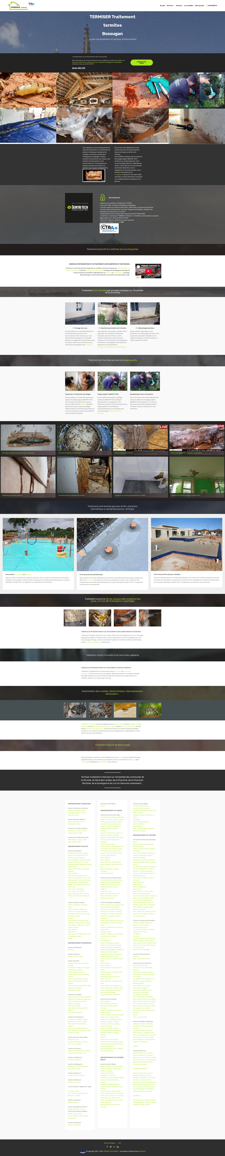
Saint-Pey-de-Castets (147, 905)
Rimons (102, 956)
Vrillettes (126, 268)
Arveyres (136, 923)
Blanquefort (72, 1113)
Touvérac (148, 1102)
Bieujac (114, 1003)
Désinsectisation (134, 691)
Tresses (77, 990)
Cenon (76, 956)
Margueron (136, 1030)
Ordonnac (115, 1080)
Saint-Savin (72, 932)
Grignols (119, 1019)
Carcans (147, 808)
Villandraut (109, 1051)
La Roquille (148, 1024)
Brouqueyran (104, 911)
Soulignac (109, 869)
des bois (120, 249)
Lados (109, 932)
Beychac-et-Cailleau (75, 1021)
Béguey (114, 817)
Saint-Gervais (86, 923)
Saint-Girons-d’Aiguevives (77, 925)
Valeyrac (108, 1102)
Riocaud (149, 1030)
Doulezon (149, 855)
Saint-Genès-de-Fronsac (141, 959)
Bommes (107, 1006)
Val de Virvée (78, 896)
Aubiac (102, 1001)
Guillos (108, 882)
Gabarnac (117, 826)
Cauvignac (117, 1010)
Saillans (141, 941)
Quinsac (84, 981)
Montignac (119, 837)
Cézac (70, 907)
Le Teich (81, 822)
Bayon (76, 853)
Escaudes (120, 1015)
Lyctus (77, 270)
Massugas (118, 945)
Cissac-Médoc (118, 1066)
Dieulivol (113, 923)
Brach (141, 808)
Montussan (78, 1053)
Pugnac (86, 869)
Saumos (135, 831)
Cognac (153, 1102)
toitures (111, 745)
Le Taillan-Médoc (73, 1091)
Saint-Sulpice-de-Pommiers (109, 988)
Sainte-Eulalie (77, 1024)
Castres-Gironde (73, 1001)
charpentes (132, 249)
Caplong (135, 1024)
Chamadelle (148, 967)
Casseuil (119, 911)
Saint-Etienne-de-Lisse (141, 891)
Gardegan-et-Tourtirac (140, 860)
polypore (117, 599)
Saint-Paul (71, 887)
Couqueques (117, 1069)
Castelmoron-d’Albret (107, 914)
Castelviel (118, 914)
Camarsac (85, 963)
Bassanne (103, 907)
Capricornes (70, 270)
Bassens (88, 1051)
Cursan (81, 972)
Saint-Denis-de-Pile (139, 1001)
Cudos (114, 1015)
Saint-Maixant (105, 857)
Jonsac (145, 1086)
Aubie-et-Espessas (74, 905)
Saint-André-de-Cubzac (76, 920)
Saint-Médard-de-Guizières (142, 1006)
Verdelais (103, 871)
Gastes (135, 1055)
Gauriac (80, 862)
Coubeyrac (151, 853)
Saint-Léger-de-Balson (108, 893)
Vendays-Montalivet (107, 1104)
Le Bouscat (77, 1125)
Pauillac (103, 1082)
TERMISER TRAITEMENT (110, 1151)
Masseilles (117, 1030)
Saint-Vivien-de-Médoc (108, 1098)
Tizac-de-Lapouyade (140, 1017)
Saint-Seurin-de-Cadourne (114, 1095)
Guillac (147, 862)
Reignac (70, 871)
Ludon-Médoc (83, 1116)
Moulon (151, 869)
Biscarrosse (143, 1053)
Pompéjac (116, 1033)
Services (170, 5)
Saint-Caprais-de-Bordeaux (77, 985)
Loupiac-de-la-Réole (107, 945)
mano (150, 1055)
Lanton (83, 813)
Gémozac (151, 1086)
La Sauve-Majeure (74, 1042)
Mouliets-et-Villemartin (140, 869)
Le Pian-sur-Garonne (107, 833)
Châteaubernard (138, 1102)
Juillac (135, 864)
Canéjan (70, 1075)
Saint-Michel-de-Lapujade (109, 981)
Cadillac (110, 819)
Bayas (140, 965)
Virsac (70, 938)
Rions (118, 839)
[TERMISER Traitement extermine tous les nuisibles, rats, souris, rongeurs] (75, 710)
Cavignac (84, 905)
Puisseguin (144, 988)
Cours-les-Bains (105, 1015)
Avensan (136, 808)
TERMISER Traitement (88, 724)
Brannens (118, 909)
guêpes (138, 724)
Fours (75, 862)
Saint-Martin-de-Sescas (108, 862)
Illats (118, 882)
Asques (142, 923)
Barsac (115, 880)
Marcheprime (72, 824)
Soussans (142, 831)
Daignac (135, 855)
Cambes (70, 965)
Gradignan (71, 1082)
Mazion (76, 864)
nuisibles (119, 60)
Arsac (146, 806)
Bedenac (136, 1091)
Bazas (108, 1001)
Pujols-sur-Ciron (105, 891)
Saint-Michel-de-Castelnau (109, 1042)
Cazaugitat (111, 916)
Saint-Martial (104, 860)
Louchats (117, 884)
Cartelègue (75, 860)
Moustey (136, 1057)
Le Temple (136, 819)
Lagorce (151, 972)
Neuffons (109, 952)
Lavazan (103, 1024)
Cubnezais (83, 909)
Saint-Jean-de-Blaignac (141, 898)
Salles (79, 842)
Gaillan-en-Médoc (106, 1071)
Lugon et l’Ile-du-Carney (141, 938)
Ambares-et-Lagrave (75, 1019)
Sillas (114, 1048)
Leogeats (116, 1024)
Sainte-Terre (137, 889)
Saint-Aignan (149, 941)
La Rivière (151, 929)
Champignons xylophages (122, 601)
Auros (113, 905)
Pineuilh (143, 1030)
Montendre (140, 1089)
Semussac (136, 1077)
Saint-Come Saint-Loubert (109, 1039)
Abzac (135, 965)
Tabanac (79, 1044)
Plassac (88, 864)
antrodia (101, 601)
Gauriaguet (71, 914)
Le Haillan (71, 1060)
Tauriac (86, 893)
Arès (83, 810)
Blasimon (103, 909)
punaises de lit (98, 728)
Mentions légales (109, 1143)
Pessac (81, 1075)
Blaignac (117, 907)
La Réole (103, 932)
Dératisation (112, 694)
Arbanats (103, 880)
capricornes (82, 62)
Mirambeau (142, 1084)
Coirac (120, 822)
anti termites (18, 574)
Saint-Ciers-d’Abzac (149, 999)
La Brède (77, 1003)
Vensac (117, 1104)
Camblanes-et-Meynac (75, 967)
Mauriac (103, 947)
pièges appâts (130, 360)
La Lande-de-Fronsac (140, 929)
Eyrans (70, 862)
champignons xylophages (113, 62)
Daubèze (107, 923)
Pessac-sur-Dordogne (140, 873)
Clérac (150, 1091)
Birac (102, 1006)
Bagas (118, 905)
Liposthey (141, 1055)
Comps (82, 860)
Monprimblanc (110, 837)
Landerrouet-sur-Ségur (108, 936)
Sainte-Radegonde (139, 887)
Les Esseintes (104, 941)
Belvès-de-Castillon (139, 844)
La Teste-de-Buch (81, 831)
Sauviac (103, 1048)
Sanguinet (152, 1060)
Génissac (152, 860)
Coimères (103, 918)
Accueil (162, 5)
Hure (106, 929)
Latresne (86, 974)
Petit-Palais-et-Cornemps (141, 985)
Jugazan (153, 862)
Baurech (71, 963)
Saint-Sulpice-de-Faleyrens (142, 911)
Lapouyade (136, 974)
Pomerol (135, 941)
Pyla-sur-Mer (78, 833)
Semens (103, 869)
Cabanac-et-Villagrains (75, 999)
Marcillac (71, 864)
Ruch (116, 956)
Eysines (79, 1113)
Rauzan (142, 875)
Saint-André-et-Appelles (141, 1033)
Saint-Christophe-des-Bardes (143, 997)
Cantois (116, 819)
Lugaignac (152, 867)
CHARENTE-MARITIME (140, 1069)
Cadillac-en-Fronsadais (141, 925)
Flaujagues (141, 857)
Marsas (77, 916)
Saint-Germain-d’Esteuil (108, 1091)
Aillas (102, 905)
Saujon (146, 1073)
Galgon (141, 927)
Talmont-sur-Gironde (140, 1080)
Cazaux (70, 833)
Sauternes (110, 1046)
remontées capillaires (93, 642)
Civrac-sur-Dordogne (140, 853)
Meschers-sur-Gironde (147, 1077)
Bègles (70, 1102)
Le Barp (79, 839)
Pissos (154, 1057)
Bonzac (145, 965)
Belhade (135, 1053)
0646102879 (212, 5)
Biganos (77, 813)
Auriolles (107, 905)
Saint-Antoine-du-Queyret (109, 959)
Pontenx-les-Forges (139, 1064)
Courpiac (103, 824)
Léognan (71, 1006)
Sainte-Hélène (138, 826)
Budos (120, 880)
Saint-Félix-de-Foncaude (108, 967)
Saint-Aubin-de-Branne (141, 878)
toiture (120, 757)
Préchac (103, 1035)
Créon (70, 972)
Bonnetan (77, 963)
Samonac (80, 893)
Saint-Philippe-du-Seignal (141, 1039)
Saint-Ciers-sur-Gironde (82, 880)
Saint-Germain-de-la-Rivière (142, 943)
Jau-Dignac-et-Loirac (107, 1075)
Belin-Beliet (72, 839)
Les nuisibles (188, 5)
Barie (122, 905)
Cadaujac (87, 999)
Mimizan (150, 1053)
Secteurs (179, 5)
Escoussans (116, 824)
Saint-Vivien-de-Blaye (75, 934)
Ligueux (135, 1028)
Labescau (103, 1021)
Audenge (71, 813)
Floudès (119, 923)
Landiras (103, 884)
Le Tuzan (110, 884)
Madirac (70, 981)
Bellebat (120, 817)
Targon (116, 869)
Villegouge (145, 949)
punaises (90, 728)
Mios (78, 824)
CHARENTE (136, 1095)
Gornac (102, 828)
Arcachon (71, 831)
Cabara (141, 846)
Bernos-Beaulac (105, 1003)
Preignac (103, 889)
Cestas (76, 1075)
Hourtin (140, 813)
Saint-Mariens (72, 929)
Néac (142, 983)
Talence (75, 1102)
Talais (102, 1102)
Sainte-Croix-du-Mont (107, 846)
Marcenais (71, 916)
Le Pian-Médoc (73, 1116)
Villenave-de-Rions (106, 873)
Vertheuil (103, 1107)
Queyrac (116, 1084)
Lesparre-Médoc (118, 1077)
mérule (100, 62)
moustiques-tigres (108, 726)
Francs (135, 972)
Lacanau (142, 815)
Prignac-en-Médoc (106, 1084)
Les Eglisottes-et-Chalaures (142, 979)
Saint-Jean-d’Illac (74, 1069)
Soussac (109, 994)
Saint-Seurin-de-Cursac (76, 891)
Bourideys (114, 1006)
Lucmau (115, 1028)
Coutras (135, 970)
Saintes (135, 1073)
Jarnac (147, 1104)
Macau (102, 806)
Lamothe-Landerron (107, 934)
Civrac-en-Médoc (106, 1069)
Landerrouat (119, 934)
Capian (121, 819)
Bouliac (70, 956)
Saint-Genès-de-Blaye (75, 882)
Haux (77, 1039)
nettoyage (84, 762)
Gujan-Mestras (73, 822)
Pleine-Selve (72, 867)
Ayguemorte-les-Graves (76, 997)
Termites (120, 268)
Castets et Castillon (107, 1010)
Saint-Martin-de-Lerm (107, 976)
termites (75, 62)
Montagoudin (119, 949)
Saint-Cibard (137, 999)
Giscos (107, 1019)
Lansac (85, 862)
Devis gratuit (199, 5)
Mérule (109, 599)
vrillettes (90, 62)
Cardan (102, 822)
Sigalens (103, 994)
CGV (119, 1143)
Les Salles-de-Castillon (140, 867)
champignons (118, 272)
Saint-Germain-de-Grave (108, 851)
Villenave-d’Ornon (79, 1109)
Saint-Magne (72, 842)
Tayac (135, 1015)
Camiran (112, 911)
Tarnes (142, 947)
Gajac (116, 1017)
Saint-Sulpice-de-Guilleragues (110, 985)
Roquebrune (110, 956)
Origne (102, 887)
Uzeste (102, 1051)
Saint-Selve (72, 1012)
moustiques (98, 726)
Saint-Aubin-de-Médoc (75, 1093)
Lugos (84, 839)
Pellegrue (103, 954)
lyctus (95, 62)
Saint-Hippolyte (151, 896)
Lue (146, 1055)
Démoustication (117, 691)
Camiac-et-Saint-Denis (141, 849)
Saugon (78, 936)
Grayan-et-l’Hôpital (106, 1073)
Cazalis (102, 1012)
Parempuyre (72, 1118)
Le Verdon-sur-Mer (106, 1077)
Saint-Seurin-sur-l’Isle (140, 1010)
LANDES (135, 1046)
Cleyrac (117, 916)
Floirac (81, 956)
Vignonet (141, 916)
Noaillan (109, 1033)
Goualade (113, 1019)
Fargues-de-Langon (107, 1017)
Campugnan (80, 857)
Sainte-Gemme (105, 963)
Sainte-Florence (138, 882)
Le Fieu (143, 974)
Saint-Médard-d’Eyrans (75, 1008)
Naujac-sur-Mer (105, 1080)
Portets (115, 887)
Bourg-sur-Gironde (74, 855)
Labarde (135, 815)
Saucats (79, 1012)
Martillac (77, 1006)
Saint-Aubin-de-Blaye (75, 875)
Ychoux (149, 1062)
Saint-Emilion (137, 884)
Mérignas (109, 947)
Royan (141, 1073)
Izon (145, 927)
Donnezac (84, 911)
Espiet (135, 857)
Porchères (136, 988)
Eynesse (142, 1024)
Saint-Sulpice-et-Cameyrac (77, 1030)
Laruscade (85, 914)
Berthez (110, 907)
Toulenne (120, 1048)
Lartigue (116, 1021)
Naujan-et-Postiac (139, 871)
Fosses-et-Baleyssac (107, 927)
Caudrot (108, 822)
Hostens (113, 882)
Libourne (136, 936)
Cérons (102, 882)
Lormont (71, 1053)
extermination (119, 724)
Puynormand (137, 990)
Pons (134, 1089)
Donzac (109, 824)
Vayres (135, 949)
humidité (28, 574)
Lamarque (148, 815)
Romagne (103, 842)
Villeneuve (86, 896)
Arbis (102, 817)
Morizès (102, 952)
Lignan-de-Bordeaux (75, 979)
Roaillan (103, 1037)
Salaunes (151, 828)
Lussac (142, 981)
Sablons (144, 990)
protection (90, 580)
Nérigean (149, 871)
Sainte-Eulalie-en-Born (141, 1060)
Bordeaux (71, 949)
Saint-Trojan (72, 893)
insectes (108, 272)
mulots (132, 726)
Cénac (79, 970)
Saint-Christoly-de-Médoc (109, 1086)
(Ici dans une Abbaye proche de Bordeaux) (112, 347)
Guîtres (145, 972)
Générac (79, 914)
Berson (81, 853)
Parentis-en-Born (145, 1057)
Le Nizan (109, 1024)
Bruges (70, 1125)
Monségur (111, 949)
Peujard (70, 918)
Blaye (86, 853)
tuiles (133, 759)
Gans (102, 1019)
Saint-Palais (85, 884)
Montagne (136, 983)
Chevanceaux (149, 1089)
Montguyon (143, 1091)
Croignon (76, 972)
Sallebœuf (71, 990)
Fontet (102, 925)
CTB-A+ (116, 222)
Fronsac (135, 927)
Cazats (108, 1012)
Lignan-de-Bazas (106, 1028)
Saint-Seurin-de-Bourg (76, 889)
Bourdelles (110, 909)
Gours (140, 972)
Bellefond (103, 819)
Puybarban (118, 954)
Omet (108, 839)
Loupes (85, 979)
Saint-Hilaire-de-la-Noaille (109, 972)
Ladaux (108, 828)
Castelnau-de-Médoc (140, 810)
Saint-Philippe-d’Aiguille (141, 907)
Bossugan (150, 844)
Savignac (113, 992)
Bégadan (103, 1066)
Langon (109, 1021)
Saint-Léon (71, 1044)
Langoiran (115, 828)
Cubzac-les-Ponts (74, 911)
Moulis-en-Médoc (138, 824)
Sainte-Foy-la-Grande (146, 1037)
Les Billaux (136, 934)
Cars (69, 860)
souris (128, 726)
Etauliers (88, 860)
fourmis (83, 726)
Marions (111, 1030)
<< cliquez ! (118, 174)
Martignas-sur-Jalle (74, 1066)
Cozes (149, 1075)
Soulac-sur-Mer (117, 1100)
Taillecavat (116, 994)
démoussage (124, 745)
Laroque (103, 831)
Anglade (70, 853)
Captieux (103, 1008)
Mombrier (83, 864)
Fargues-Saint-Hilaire (75, 974)
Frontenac (110, 826)
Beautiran (88, 997)
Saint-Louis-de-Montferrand (77, 1028)
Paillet (113, 839)
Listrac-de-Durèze (106, 943)
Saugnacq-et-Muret (139, 1062)
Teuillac (70, 896)
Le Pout (70, 976)
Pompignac (77, 981)
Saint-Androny (73, 873)
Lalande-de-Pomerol (140, 932)
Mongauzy (103, 949)
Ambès (85, 1019)
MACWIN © (141, 1151)
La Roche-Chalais (139, 1104)
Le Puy (102, 938)
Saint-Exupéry (105, 965)
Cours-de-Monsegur (107, 920)
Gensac (135, 862)
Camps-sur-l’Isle (138, 967)
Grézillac (141, 862)
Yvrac (84, 1053)
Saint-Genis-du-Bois (115, 849)
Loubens (116, 943)
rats (123, 726)
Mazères (103, 1033)
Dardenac (142, 855)
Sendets (109, 1048)
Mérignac (78, 1060)
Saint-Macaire (111, 855)
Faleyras (103, 826)
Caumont (103, 916)
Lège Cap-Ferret (73, 815)
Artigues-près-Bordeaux (76, 1051)
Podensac (109, 887)
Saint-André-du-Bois (107, 844)
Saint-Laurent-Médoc (140, 828)
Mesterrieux (117, 947)
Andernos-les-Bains (74, 810)
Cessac (114, 822)
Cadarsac (148, 923)
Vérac (140, 949)
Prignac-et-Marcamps (75, 869)
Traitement (100, 745)
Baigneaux (108, 817)
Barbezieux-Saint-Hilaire (141, 1100)
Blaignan (110, 1066)
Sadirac (70, 983)
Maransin (148, 981)
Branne (135, 846)
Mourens (103, 839)
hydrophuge (103, 762)
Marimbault (104, 1030)
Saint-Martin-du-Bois (146, 1003)
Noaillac (115, 952)
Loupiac (109, 835)
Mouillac (152, 938)
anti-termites (100, 290)
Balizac (109, 880)
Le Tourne (84, 1042)
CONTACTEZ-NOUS (142, 62)
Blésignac (71, 1039)
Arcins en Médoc (138, 806)
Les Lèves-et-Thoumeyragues (143, 1026)
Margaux (146, 822)
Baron (135, 842)
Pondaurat (110, 954)
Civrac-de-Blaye (73, 909)
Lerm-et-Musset (105, 1026)
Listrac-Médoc (138, 822)
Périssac (136, 956)
